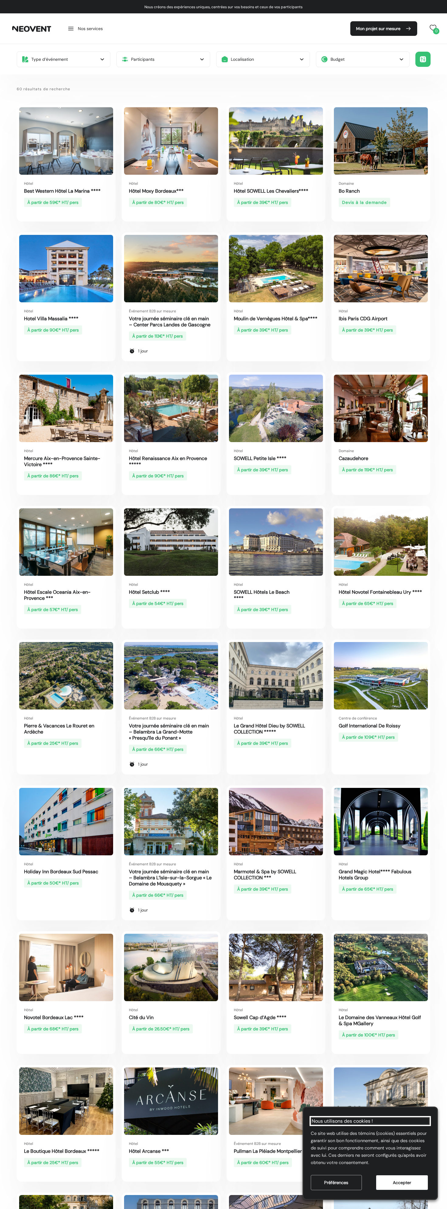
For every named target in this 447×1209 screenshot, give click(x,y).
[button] (85, 28)
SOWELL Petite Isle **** (266, 458)
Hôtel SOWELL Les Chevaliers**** (272, 191)
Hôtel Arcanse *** (149, 1151)
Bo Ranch (349, 191)
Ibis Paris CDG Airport (363, 318)
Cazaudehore (353, 458)
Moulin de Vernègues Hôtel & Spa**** (275, 318)
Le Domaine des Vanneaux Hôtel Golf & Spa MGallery (380, 1020)
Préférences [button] (336, 1183)
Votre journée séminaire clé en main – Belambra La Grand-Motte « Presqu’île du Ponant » (169, 732)
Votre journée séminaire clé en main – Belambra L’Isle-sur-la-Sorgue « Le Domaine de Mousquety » (170, 877)
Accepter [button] (402, 1182)
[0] (432, 27)
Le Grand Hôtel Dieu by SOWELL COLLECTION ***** (269, 729)
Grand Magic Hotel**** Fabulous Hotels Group (375, 874)
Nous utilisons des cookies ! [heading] (342, 1121)
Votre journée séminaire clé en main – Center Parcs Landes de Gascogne (169, 321)
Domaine (346, 183)
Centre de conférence (358, 718)
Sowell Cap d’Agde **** (260, 1017)
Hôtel (28, 183)
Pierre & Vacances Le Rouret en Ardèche (59, 729)
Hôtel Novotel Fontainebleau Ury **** (380, 592)
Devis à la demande (364, 202)
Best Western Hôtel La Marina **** (62, 191)
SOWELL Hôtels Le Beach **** (261, 595)
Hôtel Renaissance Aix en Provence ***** (168, 461)
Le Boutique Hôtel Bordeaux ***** (61, 1151)
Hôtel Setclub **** (149, 592)
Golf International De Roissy (369, 726)
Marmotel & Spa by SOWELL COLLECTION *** (265, 874)
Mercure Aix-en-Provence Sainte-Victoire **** (62, 461)
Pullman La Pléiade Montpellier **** (273, 1151)
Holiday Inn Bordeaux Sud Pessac (61, 871)
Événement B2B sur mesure (152, 311)
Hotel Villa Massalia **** (51, 318)
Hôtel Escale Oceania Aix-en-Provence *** (57, 595)
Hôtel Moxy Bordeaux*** (156, 191)
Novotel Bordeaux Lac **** (54, 1017)
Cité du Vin (141, 1017)
